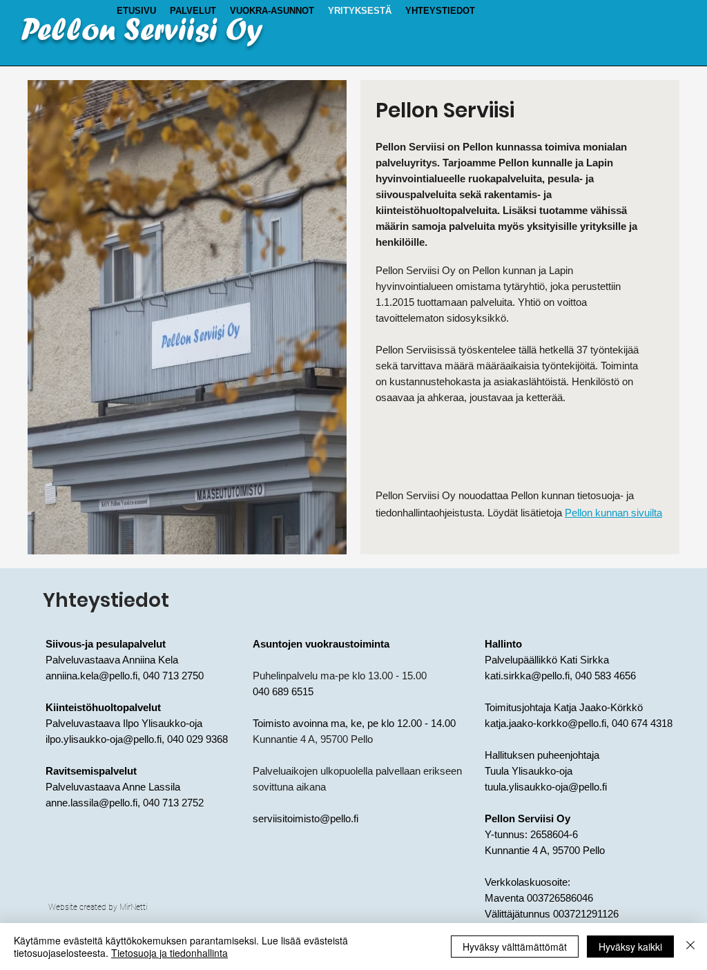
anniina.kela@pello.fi (91, 675)
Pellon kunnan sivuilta (613, 512)
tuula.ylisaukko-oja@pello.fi (546, 787)
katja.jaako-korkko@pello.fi (545, 723)
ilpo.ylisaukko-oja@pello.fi (104, 739)
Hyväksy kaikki (630, 946)
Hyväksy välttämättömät (515, 946)
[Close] (690, 946)
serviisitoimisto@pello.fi (305, 818)
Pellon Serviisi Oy (142, 29)
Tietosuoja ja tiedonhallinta (169, 953)
